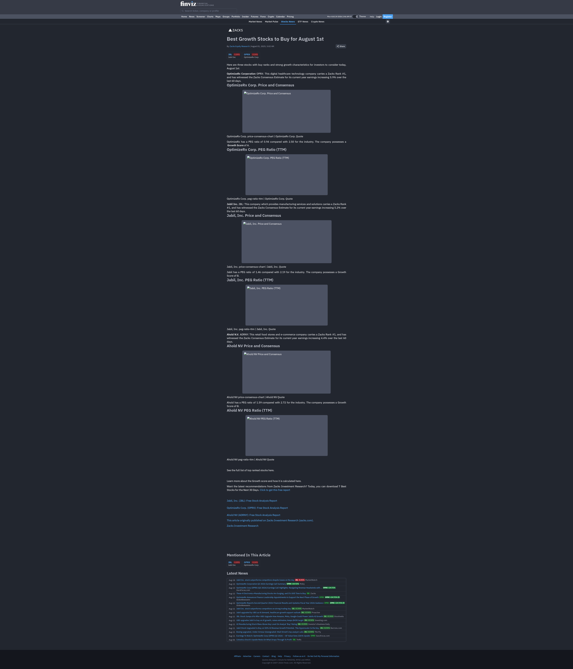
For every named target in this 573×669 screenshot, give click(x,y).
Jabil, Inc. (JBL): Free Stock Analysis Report (252, 500)
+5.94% (296, 609)
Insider (245, 16)
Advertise (247, 656)
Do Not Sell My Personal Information (323, 656)
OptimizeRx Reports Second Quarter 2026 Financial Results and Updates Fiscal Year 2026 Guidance (280, 603)
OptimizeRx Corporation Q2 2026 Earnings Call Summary (261, 584)
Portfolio (236, 16)
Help (371, 16)
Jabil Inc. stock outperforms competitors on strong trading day (263, 608)
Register (388, 16)
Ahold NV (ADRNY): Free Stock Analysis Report (253, 515)
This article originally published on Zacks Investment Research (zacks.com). (270, 520)
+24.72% (293, 584)
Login (379, 16)
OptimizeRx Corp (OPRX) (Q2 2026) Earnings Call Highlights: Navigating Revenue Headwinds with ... (279, 587)
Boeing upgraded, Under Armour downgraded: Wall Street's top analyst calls (269, 632)
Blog (274, 656)
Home (184, 16)
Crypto (271, 16)
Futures (254, 16)
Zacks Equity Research (239, 46)
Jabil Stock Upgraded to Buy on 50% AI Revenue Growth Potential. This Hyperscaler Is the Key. (277, 628)
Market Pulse (271, 21)
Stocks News (288, 21)
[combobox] (208, 11)
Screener (201, 16)
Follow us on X (299, 656)
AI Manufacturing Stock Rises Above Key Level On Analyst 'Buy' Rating (266, 624)
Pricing (290, 16)
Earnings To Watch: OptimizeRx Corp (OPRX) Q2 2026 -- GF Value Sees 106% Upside (273, 636)
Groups (226, 16)
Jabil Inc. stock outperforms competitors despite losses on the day (265, 580)
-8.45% (299, 580)
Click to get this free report (275, 490)
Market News (255, 21)
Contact (265, 656)
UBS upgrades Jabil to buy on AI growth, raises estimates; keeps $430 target (270, 620)
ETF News (303, 21)
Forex (263, 16)
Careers (257, 656)
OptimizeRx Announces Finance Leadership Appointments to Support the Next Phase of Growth (277, 597)
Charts (210, 16)
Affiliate (237, 656)
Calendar (280, 16)
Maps (218, 16)
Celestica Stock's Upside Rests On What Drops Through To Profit (264, 639)
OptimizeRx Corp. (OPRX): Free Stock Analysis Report (257, 508)
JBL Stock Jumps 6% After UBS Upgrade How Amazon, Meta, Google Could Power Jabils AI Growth (279, 616)
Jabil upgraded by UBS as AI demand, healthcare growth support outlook (268, 612)
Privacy (287, 656)
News (191, 16)
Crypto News (317, 21)
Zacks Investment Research (242, 525)
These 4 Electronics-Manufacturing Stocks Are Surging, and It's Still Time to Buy (271, 593)
